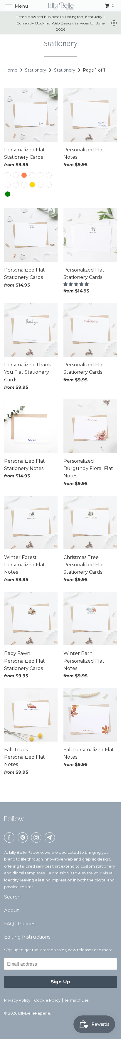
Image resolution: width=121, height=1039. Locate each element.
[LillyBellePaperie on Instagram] (37, 837)
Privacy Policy (17, 1000)
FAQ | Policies (19, 924)
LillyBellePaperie (34, 1013)
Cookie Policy (47, 1000)
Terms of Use (76, 1000)
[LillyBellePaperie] (60, 5)
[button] (76, 284)
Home (11, 70)
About (11, 910)
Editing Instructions (27, 937)
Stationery (36, 70)
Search (12, 897)
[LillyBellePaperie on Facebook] (10, 837)
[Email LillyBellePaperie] (51, 837)
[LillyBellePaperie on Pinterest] (24, 837)
